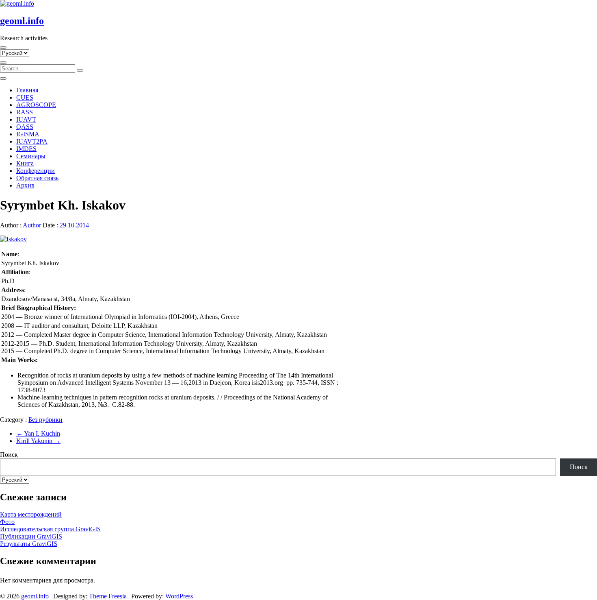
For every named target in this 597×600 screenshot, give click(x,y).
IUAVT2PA (32, 141)
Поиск (9, 454)
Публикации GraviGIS (31, 536)
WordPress (179, 596)
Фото (7, 521)
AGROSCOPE (36, 104)
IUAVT (26, 119)
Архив (25, 185)
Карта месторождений (31, 514)
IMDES (26, 148)
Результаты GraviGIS (28, 543)
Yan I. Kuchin (38, 433)
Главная (27, 90)
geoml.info (22, 20)
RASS (24, 112)
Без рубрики (45, 419)
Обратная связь (37, 178)
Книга (25, 163)
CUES (24, 97)
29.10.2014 (73, 225)
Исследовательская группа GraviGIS (50, 529)
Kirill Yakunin (38, 440)
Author (32, 225)
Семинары (30, 156)
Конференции (35, 170)
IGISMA (27, 134)
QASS (24, 126)
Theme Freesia (108, 596)
